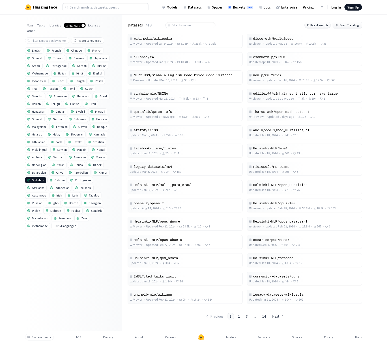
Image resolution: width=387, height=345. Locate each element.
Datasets (195, 7)
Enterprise (289, 7)
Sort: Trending (349, 25)
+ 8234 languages (64, 226)
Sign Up (353, 7)
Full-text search (317, 25)
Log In (336, 7)
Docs (267, 7)
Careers (170, 337)
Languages (75, 25)
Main (30, 25)
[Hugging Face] (201, 337)
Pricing (308, 7)
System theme (41, 337)
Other (31, 31)
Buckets (242, 7)
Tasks (41, 25)
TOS (78, 337)
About (139, 337)
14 (264, 316)
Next (276, 316)
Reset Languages (89, 41)
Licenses (94, 25)
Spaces (217, 7)
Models (172, 7)
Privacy (108, 337)
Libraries (55, 25)
